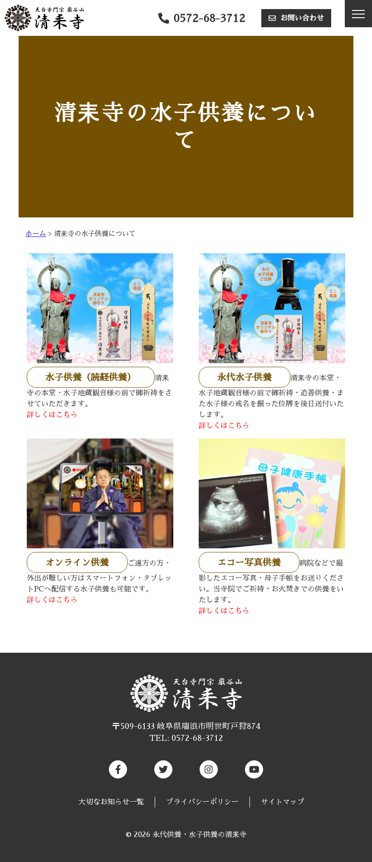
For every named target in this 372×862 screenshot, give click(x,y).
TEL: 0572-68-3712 (186, 738)
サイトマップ (282, 802)
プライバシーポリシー (202, 802)
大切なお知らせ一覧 (111, 802)
